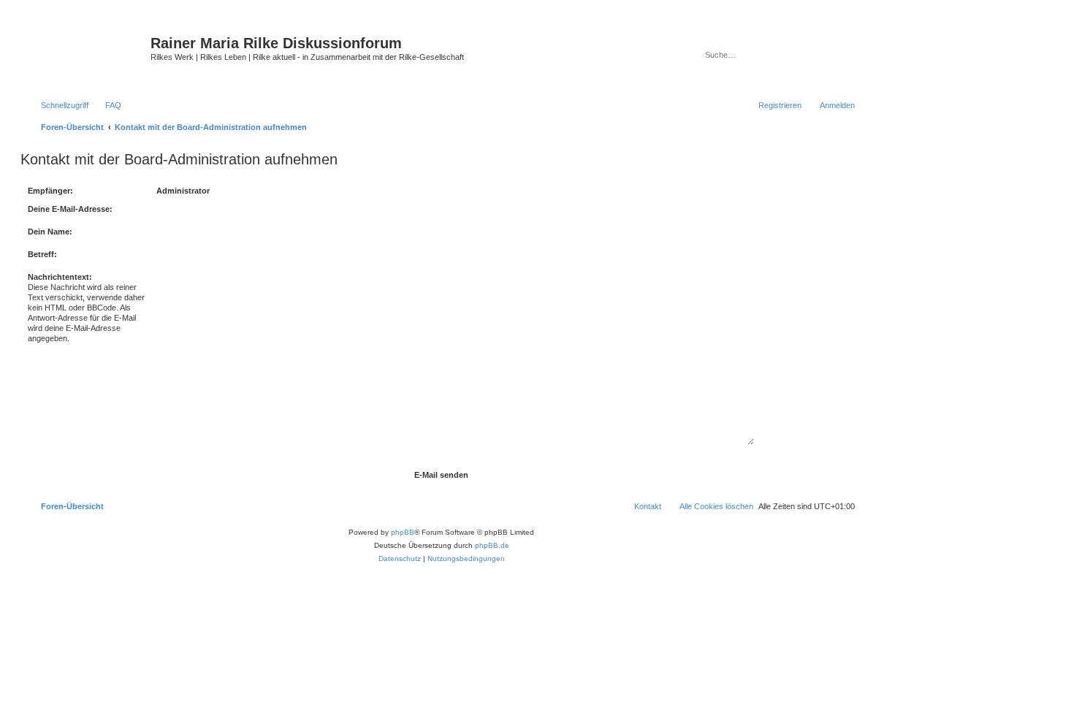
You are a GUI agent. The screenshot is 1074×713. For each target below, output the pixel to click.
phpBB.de (492, 545)
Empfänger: (50, 190)
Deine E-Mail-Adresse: (70, 209)
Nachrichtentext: (60, 276)
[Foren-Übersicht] (87, 54)
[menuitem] (106, 105)
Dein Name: (50, 231)
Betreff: (42, 254)
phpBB (402, 532)
